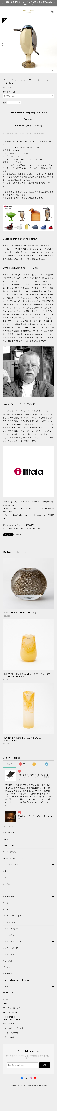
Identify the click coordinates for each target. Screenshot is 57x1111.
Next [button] (54, 44)
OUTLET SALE (9, 845)
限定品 (6, 839)
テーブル (6, 884)
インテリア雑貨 (16, 922)
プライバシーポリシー (16, 1085)
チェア (6, 877)
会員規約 (45, 1085)
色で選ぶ (6, 986)
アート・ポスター (17, 929)
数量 (5, 103)
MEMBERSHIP (9, 1017)
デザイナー (7, 974)
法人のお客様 (8, 1037)
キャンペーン (8, 832)
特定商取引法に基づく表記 (33, 1085)
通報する (19, 535)
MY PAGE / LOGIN (12, 1019)
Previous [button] (3, 44)
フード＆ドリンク (10, 954)
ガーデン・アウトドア (12, 916)
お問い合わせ (8, 1024)
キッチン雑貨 (16, 935)
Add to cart (28, 119)
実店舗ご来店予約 (10, 1033)
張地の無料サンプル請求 (13, 1028)
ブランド (6, 967)
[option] (28, 44)
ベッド (6, 890)
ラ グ (6, 903)
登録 (45, 1065)
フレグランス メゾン (11, 864)
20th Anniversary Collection (16, 980)
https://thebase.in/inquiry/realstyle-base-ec (21, 528)
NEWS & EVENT (10, 1012)
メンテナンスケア (10, 948)
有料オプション (9, 92)
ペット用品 (7, 961)
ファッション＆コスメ (12, 941)
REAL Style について (12, 1008)
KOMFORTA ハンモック (13, 858)
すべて (9, 764)
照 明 (6, 909)
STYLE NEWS (9, 993)
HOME (6, 1003)
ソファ (10, 871)
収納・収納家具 (17, 897)
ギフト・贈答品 (9, 852)
